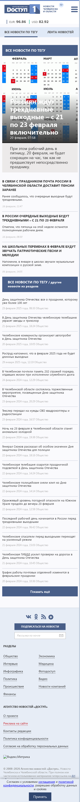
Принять (40, 796)
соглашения (46, 781)
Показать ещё (40, 591)
